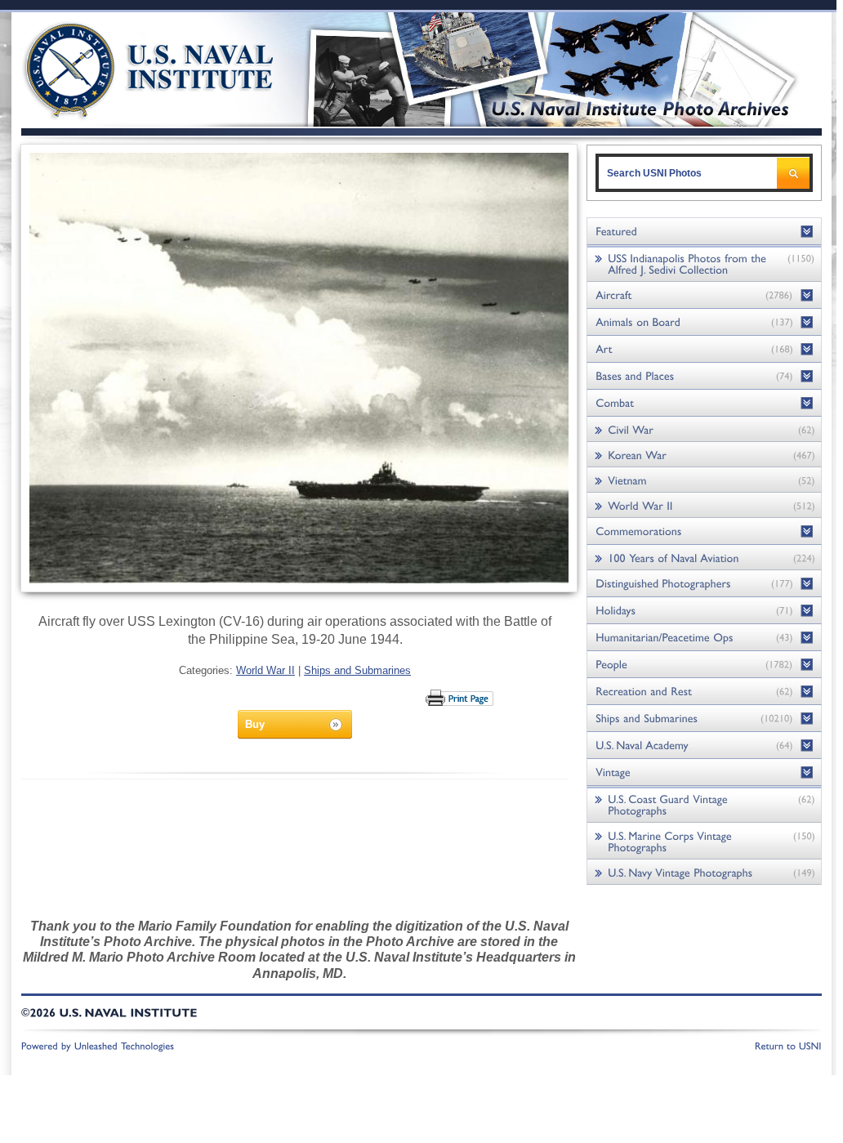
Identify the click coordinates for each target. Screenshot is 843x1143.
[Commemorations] (704, 531)
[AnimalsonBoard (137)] (704, 322)
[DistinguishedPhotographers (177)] (704, 583)
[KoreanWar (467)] (704, 454)
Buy (255, 724)
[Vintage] (704, 772)
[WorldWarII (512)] (704, 505)
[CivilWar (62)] (704, 429)
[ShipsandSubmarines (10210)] (704, 718)
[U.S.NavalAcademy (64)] (704, 745)
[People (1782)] (704, 664)
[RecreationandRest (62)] (704, 691)
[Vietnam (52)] (704, 480)
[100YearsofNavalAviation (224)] (704, 557)
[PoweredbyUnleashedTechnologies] (98, 1045)
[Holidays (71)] (704, 610)
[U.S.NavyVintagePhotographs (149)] (704, 872)
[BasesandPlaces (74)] (704, 376)
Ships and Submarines (357, 670)
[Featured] (704, 231)
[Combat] (704, 403)
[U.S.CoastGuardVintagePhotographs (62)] (704, 804)
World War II (265, 670)
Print (460, 698)
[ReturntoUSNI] (788, 1045)
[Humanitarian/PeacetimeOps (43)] (704, 637)
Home (130, 67)
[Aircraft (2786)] (704, 295)
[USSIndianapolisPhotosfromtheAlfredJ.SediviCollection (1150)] (704, 263)
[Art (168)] (704, 349)
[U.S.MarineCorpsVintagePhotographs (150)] (704, 841)
